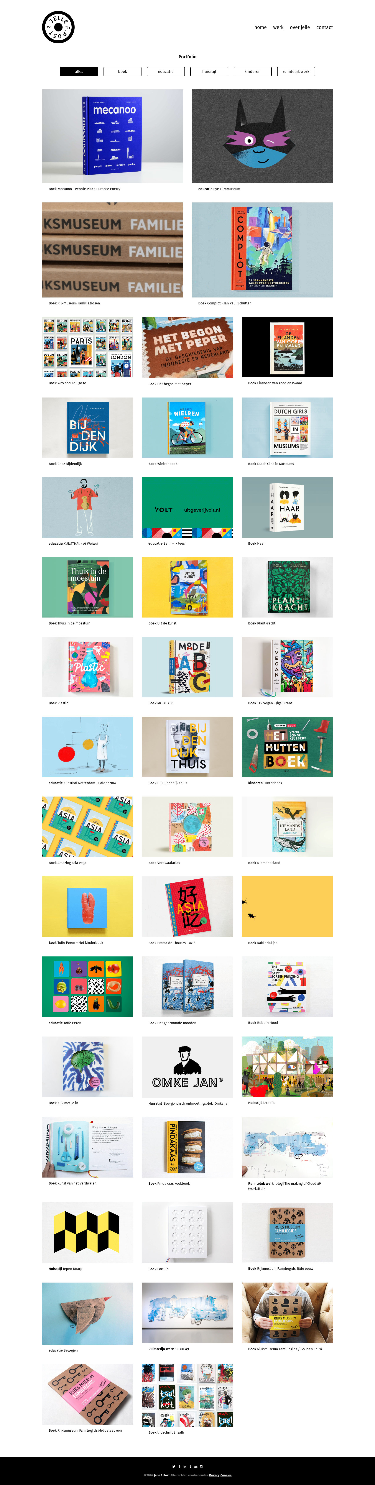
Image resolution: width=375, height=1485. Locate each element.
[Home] (58, 27)
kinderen (253, 71)
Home (260, 27)
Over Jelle (300, 27)
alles (79, 71)
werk (278, 27)
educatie (166, 71)
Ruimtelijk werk (296, 71)
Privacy (214, 1475)
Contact (324, 27)
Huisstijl (209, 71)
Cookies (226, 1475)
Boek (122, 71)
